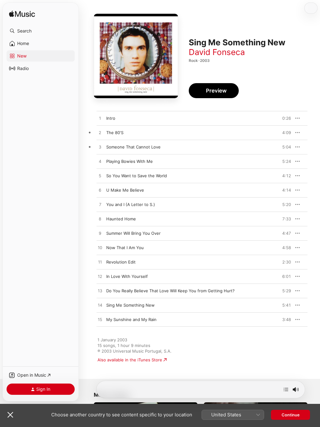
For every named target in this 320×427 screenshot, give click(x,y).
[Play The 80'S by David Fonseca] (100, 133)
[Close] (10, 415)
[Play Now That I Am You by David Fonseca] (100, 248)
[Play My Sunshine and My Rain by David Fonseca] (100, 320)
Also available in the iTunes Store (130, 359)
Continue (291, 414)
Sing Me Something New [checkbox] (130, 305)
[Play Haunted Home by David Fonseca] (100, 219)
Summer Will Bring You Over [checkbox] (133, 233)
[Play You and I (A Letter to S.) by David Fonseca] (100, 205)
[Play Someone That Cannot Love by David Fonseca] (100, 147)
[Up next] (286, 389)
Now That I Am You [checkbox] (125, 247)
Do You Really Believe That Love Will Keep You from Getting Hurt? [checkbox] (170, 290)
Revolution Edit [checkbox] (121, 261)
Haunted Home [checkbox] (121, 218)
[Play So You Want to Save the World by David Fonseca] (100, 176)
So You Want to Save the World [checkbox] (136, 175)
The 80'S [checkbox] (114, 132)
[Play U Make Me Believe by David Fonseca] (100, 190)
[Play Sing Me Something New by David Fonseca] (100, 305)
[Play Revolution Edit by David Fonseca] (100, 262)
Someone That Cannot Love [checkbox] (133, 146)
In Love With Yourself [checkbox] (127, 276)
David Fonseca (217, 52)
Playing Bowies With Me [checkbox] (129, 161)
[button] (40, 31)
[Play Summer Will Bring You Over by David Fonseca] (100, 233)
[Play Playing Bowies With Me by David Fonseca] (100, 161)
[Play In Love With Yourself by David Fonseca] (100, 276)
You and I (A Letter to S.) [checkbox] (130, 204)
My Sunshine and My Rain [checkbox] (131, 319)
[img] (22, 14)
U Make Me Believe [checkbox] (125, 190)
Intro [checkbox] (110, 118)
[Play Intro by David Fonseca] (100, 118)
